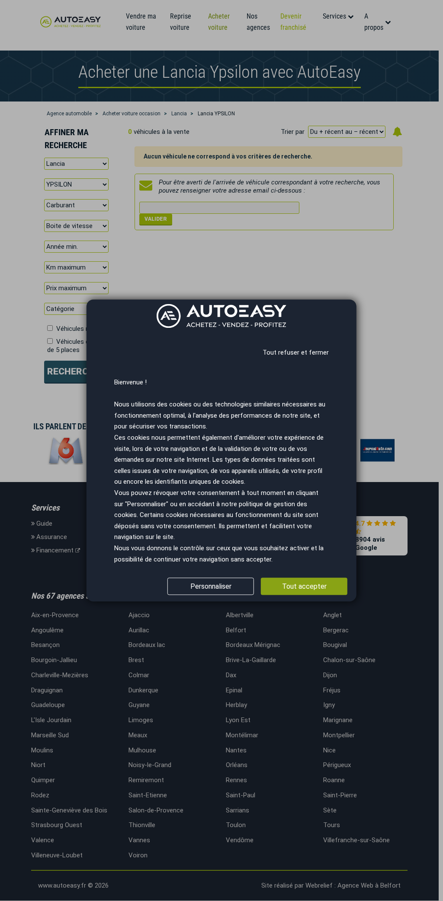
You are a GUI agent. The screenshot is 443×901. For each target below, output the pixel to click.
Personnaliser (210, 586)
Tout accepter (304, 586)
